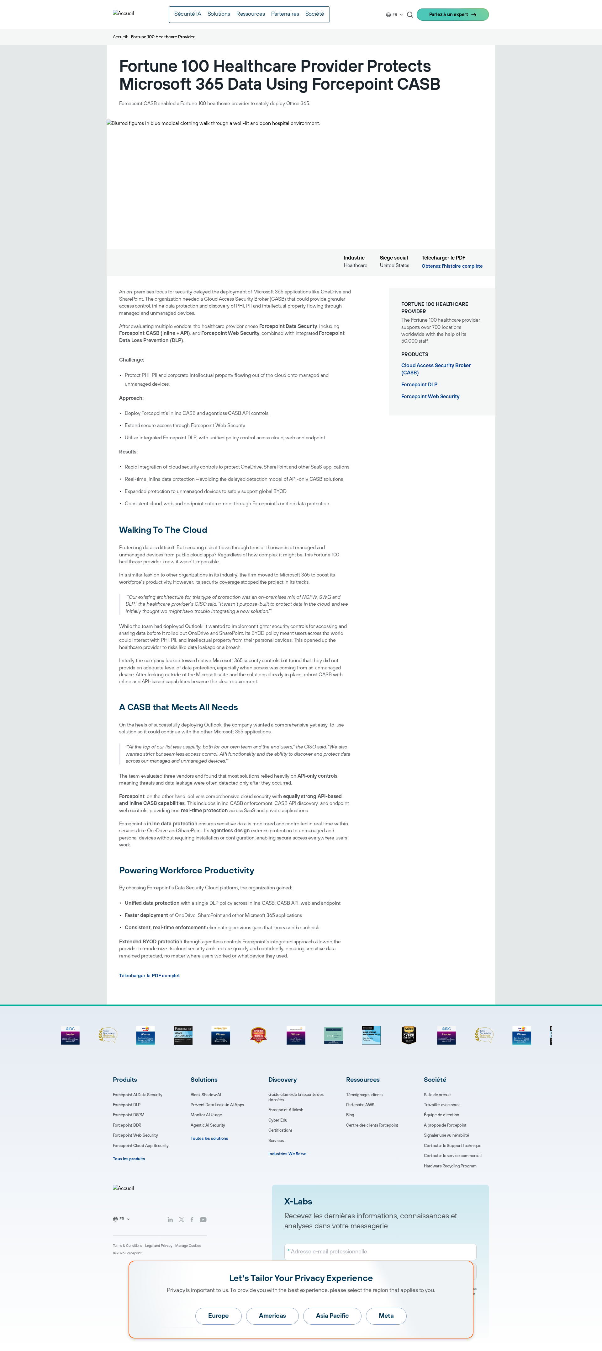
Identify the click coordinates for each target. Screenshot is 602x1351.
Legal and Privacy (158, 1246)
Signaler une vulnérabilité (446, 1135)
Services (275, 1140)
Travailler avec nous (441, 1104)
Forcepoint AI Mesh (285, 1109)
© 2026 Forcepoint (127, 1253)
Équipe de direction (441, 1115)
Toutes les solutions (209, 1138)
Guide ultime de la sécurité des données (296, 1097)
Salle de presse (437, 1094)
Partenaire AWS (360, 1104)
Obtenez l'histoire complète (452, 266)
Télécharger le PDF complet (149, 976)
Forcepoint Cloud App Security (141, 1145)
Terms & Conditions (127, 1246)
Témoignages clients (364, 1094)
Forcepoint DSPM (129, 1115)
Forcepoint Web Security (430, 397)
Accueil (120, 37)
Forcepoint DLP (419, 385)
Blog (350, 1115)
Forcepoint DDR (127, 1125)
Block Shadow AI (206, 1094)
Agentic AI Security (208, 1125)
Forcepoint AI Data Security (137, 1094)
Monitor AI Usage (206, 1115)
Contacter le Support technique (452, 1145)
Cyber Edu (278, 1120)
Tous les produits (129, 1158)
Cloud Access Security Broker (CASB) (436, 369)
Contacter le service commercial (453, 1155)
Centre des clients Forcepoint (372, 1125)
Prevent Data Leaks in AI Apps (217, 1104)
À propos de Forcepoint (445, 1125)
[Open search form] (410, 15)
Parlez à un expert (448, 15)
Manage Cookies (188, 1246)
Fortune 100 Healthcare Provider (163, 37)
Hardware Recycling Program (450, 1166)
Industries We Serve (287, 1153)
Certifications (280, 1130)
